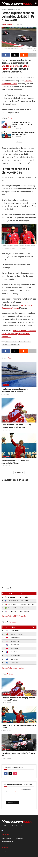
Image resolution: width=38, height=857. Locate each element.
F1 (29, 342)
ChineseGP (22, 342)
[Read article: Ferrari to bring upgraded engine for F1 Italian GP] (19, 742)
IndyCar (5, 385)
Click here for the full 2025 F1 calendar (14, 616)
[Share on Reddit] (24, 55)
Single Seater (10, 9)
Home (3, 9)
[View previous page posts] (17, 141)
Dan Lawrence (7, 24)
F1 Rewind (6, 456)
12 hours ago (17, 128)
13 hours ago (17, 136)
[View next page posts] (20, 141)
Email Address (11, 792)
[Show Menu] (35, 3)
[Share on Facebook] (6, 55)
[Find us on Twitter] (10, 773)
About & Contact (7, 838)
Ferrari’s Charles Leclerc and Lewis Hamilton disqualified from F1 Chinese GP (19, 334)
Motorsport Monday (8, 841)
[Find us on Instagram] (15, 773)
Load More (19, 472)
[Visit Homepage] (17, 3)
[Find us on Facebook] (5, 773)
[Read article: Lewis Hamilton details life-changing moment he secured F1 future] (6, 124)
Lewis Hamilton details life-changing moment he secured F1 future (23, 124)
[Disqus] (19, 508)
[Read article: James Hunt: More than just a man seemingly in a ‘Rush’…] (6, 134)
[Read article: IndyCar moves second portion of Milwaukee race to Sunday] (19, 374)
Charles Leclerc (10, 66)
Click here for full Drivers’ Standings (13, 668)
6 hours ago (5, 394)
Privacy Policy (18, 838)
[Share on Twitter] (15, 55)
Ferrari (5, 344)
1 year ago (19, 24)
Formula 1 (18, 9)
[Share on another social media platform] (32, 55)
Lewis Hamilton (14, 344)
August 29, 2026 (6, 702)
